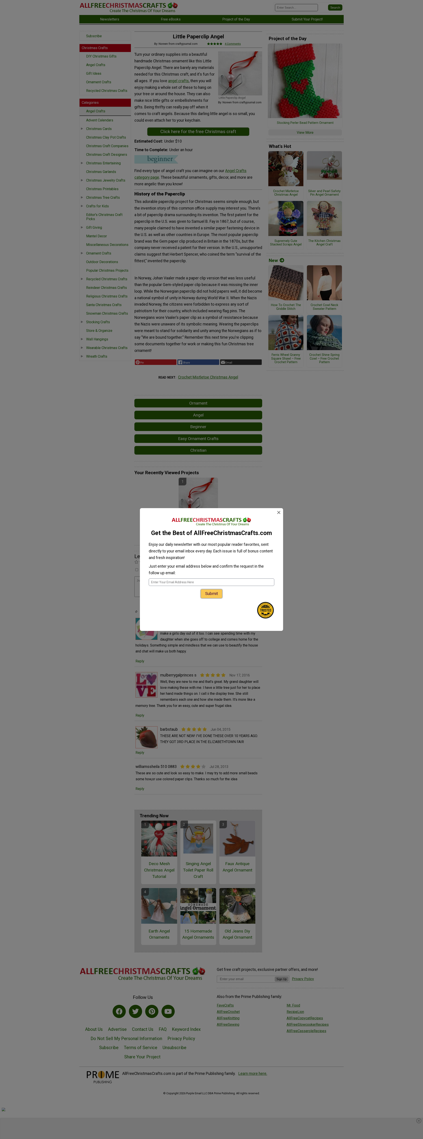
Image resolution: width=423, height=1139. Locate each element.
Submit (211, 593)
